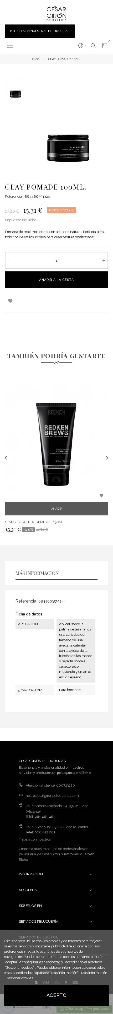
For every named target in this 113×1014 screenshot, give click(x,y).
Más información (94, 973)
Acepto (56, 995)
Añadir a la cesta (56, 280)
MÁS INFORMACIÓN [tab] (37, 573)
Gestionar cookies (19, 978)
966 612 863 (45, 832)
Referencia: (14, 196)
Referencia (26, 601)
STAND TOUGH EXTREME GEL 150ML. (34, 522)
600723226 (65, 785)
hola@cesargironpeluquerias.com (52, 796)
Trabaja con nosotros (35, 839)
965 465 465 (45, 817)
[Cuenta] (82, 45)
